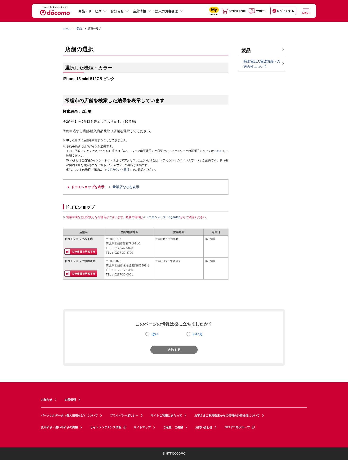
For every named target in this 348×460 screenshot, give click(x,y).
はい (155, 334)
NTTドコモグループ (237, 427)
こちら (218, 151)
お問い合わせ (203, 427)
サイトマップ (142, 427)
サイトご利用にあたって (166, 415)
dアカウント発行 (118, 169)
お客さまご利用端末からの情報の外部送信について (227, 415)
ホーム (67, 28)
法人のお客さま (166, 11)
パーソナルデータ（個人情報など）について (69, 415)
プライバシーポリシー (124, 415)
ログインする (285, 11)
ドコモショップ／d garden (163, 217)
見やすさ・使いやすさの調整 (59, 427)
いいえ (198, 334)
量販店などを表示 (126, 187)
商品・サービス (90, 11)
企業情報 (139, 11)
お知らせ (117, 11)
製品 (79, 28)
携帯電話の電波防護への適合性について (262, 64)
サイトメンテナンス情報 (105, 427)
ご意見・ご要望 (173, 427)
